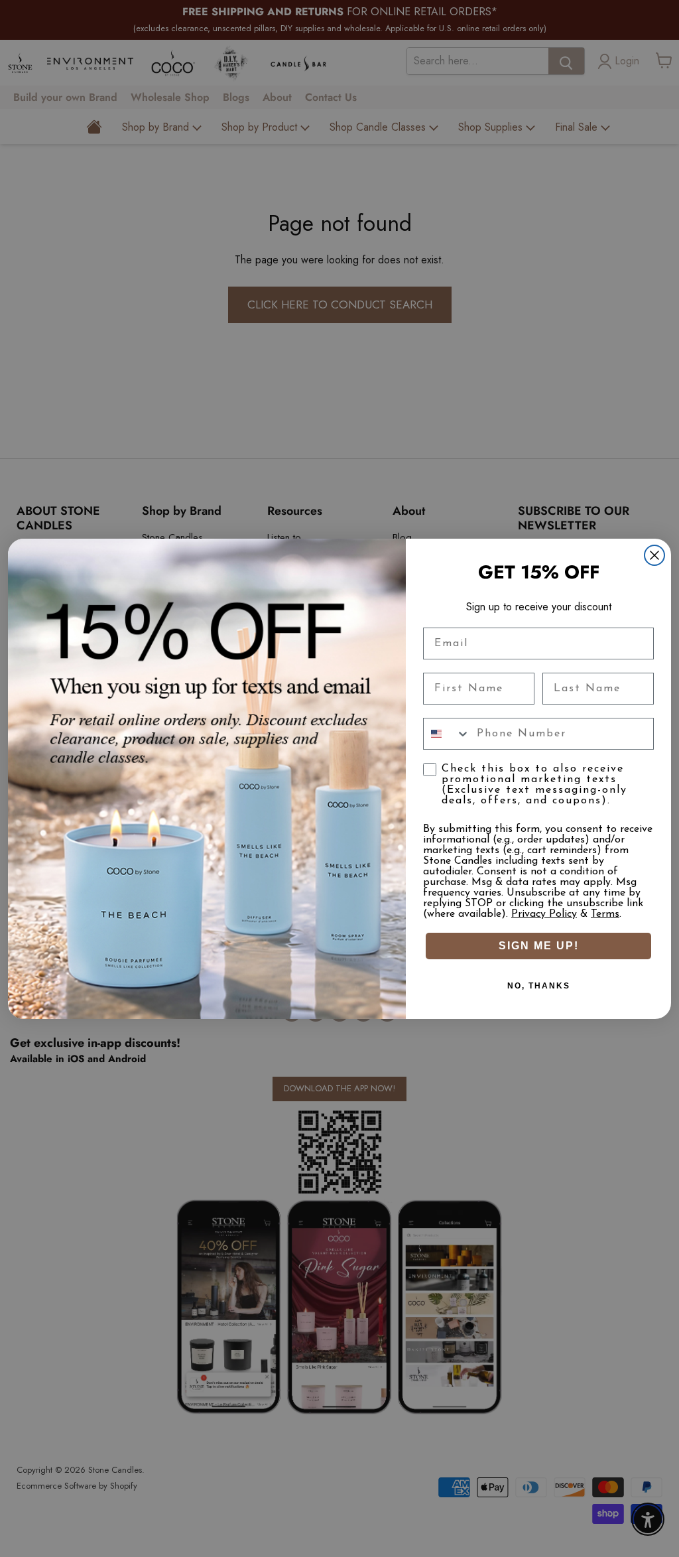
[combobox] (447, 733)
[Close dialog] (654, 555)
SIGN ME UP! (539, 945)
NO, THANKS (538, 985)
